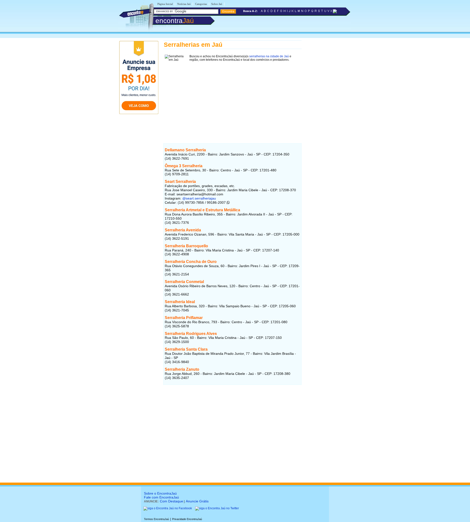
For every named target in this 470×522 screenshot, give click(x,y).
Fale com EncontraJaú (161, 497)
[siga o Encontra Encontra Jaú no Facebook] (167, 508)
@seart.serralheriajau (199, 198)
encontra (174, 20)
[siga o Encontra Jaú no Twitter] (217, 508)
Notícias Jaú (184, 3)
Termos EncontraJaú (156, 519)
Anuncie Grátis (197, 501)
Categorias (201, 3)
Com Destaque (171, 501)
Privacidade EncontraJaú (187, 519)
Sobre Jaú (216, 3)
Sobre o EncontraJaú (160, 493)
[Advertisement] (232, 97)
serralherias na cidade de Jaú (269, 56)
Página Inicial (165, 3)
